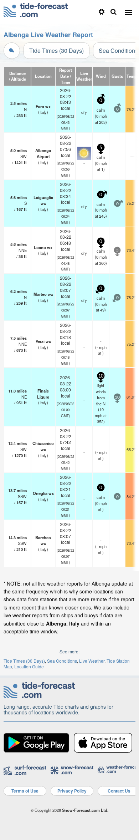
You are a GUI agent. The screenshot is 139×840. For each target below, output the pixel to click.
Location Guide (29, 666)
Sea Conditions (62, 661)
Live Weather (91, 661)
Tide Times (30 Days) (56, 50)
